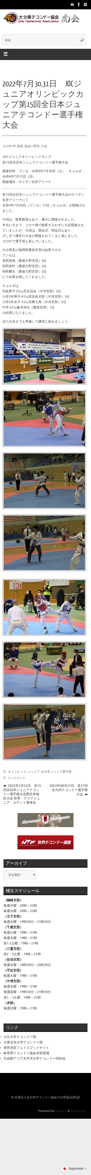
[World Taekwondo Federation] (79, 4)
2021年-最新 (15, 146)
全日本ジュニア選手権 (56, 772)
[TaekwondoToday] (72, 4)
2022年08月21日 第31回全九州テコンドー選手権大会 (68, 790)
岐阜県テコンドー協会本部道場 (26, 1053)
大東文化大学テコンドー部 (23, 1042)
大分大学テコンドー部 (20, 1037)
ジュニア (34, 772)
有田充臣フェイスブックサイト (26, 1048)
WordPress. (78, 1111)
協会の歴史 (32, 146)
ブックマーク (16, 778)
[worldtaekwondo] (85, 4)
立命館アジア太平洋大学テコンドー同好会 (35, 1058)
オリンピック (17, 772)
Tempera (61, 1111)
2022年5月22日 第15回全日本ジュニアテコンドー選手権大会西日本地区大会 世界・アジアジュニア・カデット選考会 (22, 794)
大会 (44, 146)
